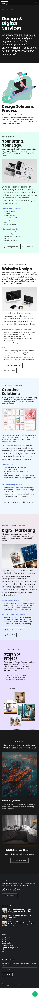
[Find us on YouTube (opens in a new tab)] (14, 889)
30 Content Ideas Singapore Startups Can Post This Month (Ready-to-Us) (21, 923)
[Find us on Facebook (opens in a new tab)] (3, 889)
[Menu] (36, 2)
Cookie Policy (15, 986)
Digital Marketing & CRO (10, 948)
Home (4, 9)
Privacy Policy (6, 986)
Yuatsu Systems (11, 800)
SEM (3, 951)
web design (30, 35)
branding (18, 35)
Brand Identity (6, 938)
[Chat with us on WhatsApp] (35, 994)
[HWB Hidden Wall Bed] (19, 831)
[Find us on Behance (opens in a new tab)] (18, 889)
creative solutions (11, 38)
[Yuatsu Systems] (19, 774)
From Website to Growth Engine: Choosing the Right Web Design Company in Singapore (19, 911)
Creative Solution (7, 946)
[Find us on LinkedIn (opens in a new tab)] (10, 889)
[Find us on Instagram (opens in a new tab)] (7, 889)
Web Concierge (7, 944)
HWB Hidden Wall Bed (16, 850)
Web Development (8, 940)
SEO (3, 950)
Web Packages (7, 942)
